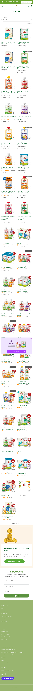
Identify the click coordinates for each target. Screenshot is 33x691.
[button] (16, 351)
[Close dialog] (31, 338)
